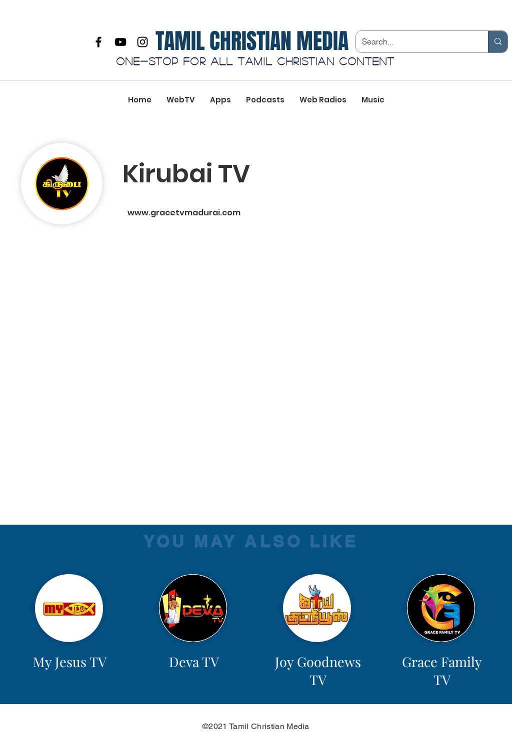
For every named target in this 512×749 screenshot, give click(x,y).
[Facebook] (99, 42)
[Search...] (498, 41)
